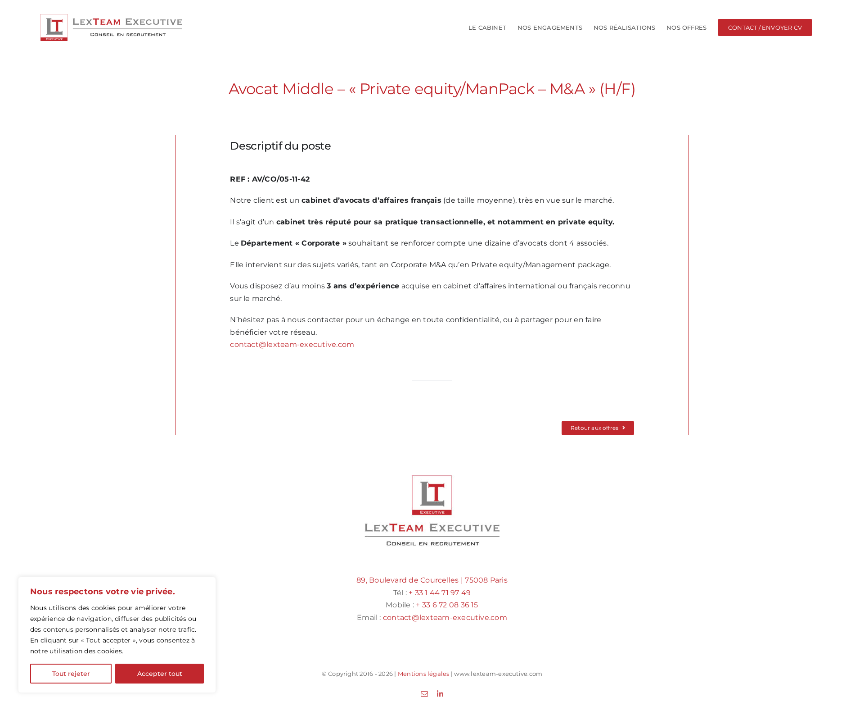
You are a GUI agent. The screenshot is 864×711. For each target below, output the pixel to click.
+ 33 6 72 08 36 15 (447, 605)
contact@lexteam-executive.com (292, 344)
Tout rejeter (71, 674)
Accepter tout (159, 674)
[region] (117, 635)
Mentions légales (424, 673)
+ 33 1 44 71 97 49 (440, 592)
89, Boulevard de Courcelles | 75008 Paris (432, 580)
